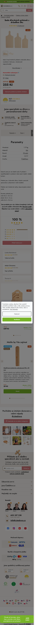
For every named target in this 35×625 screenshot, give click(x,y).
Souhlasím (17, 319)
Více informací (14, 309)
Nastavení (17, 314)
